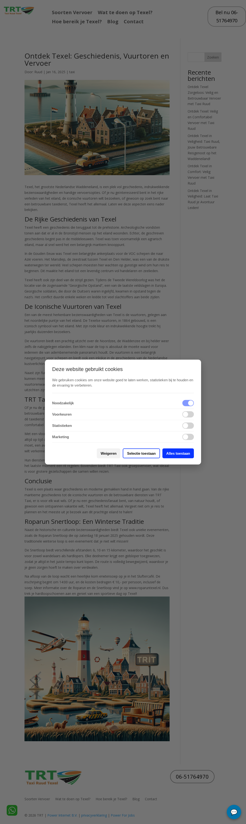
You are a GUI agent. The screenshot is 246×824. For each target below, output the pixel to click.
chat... (234, 812)
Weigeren (109, 453)
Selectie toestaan (141, 453)
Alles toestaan (178, 453)
